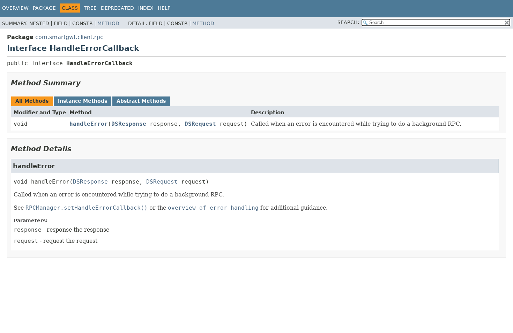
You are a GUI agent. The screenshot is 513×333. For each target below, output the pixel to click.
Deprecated (117, 8)
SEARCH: (348, 22)
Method (108, 23)
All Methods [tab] (32, 101)
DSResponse (128, 124)
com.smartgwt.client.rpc (69, 37)
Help (164, 8)
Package (44, 8)
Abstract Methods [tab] (141, 101)
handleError (88, 124)
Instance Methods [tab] (82, 101)
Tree (90, 8)
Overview (15, 8)
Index (146, 8)
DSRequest (200, 124)
